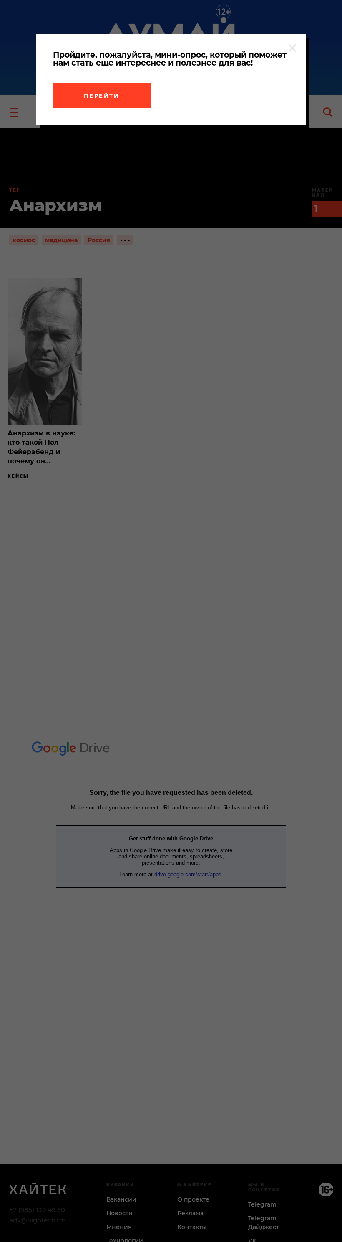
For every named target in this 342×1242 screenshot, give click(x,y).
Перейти (102, 95)
